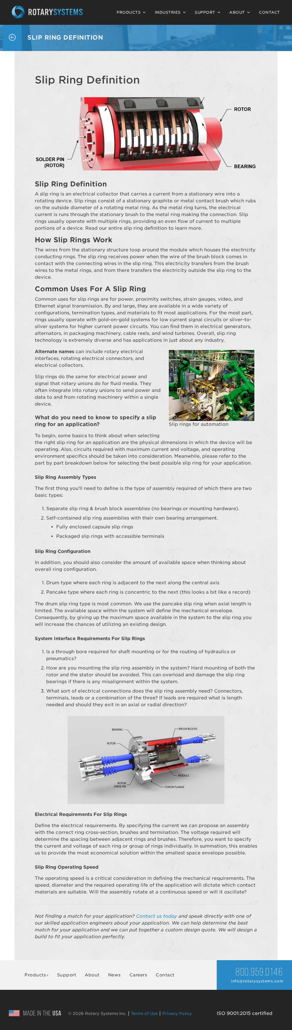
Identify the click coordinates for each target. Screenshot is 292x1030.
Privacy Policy (177, 1013)
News (114, 975)
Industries (168, 12)
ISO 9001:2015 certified (244, 1013)
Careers (138, 975)
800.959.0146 (259, 972)
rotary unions (77, 383)
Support (205, 12)
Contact (269, 12)
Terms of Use (144, 1013)
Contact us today (156, 916)
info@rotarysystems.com (257, 981)
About (237, 12)
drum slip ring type (67, 603)
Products (129, 12)
